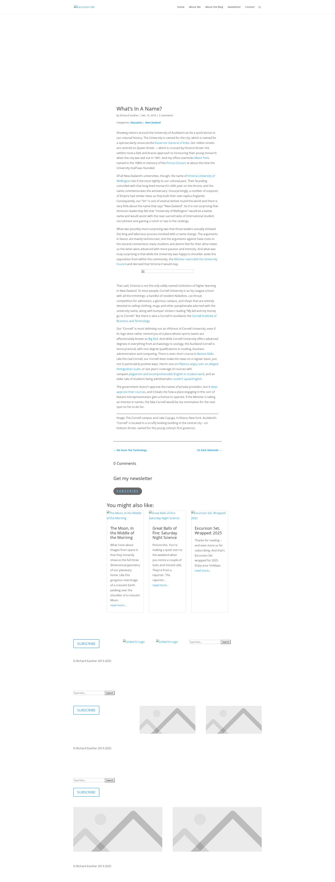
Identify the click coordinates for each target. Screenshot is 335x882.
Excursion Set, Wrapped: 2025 (208, 530)
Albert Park (201, 158)
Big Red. (153, 339)
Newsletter (234, 7)
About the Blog (214, 7)
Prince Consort (176, 163)
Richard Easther (129, 115)
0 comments (166, 115)
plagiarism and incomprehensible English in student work (166, 374)
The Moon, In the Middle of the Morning (122, 532)
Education (136, 122)
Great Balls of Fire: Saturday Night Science (164, 532)
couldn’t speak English (187, 379)
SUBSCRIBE (128, 491)
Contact (250, 7)
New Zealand (153, 122)
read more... (118, 605)
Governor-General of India (172, 143)
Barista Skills (205, 354)
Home (180, 7)
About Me (195, 7)
